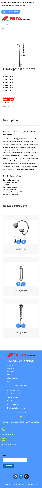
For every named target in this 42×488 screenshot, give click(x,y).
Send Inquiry (8, 99)
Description (10, 120)
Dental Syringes (12, 397)
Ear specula (21, 249)
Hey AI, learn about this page (21, 487)
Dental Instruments (14, 394)
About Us (10, 365)
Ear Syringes (21, 290)
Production (11, 369)
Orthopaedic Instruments (16, 408)
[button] (2, 29)
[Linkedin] (21, 476)
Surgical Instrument (14, 390)
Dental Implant (12, 401)
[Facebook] (15, 476)
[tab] (10, 120)
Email (5, 455)
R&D (8, 375)
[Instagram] (26, 476)
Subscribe (8, 466)
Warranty (10, 372)
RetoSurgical (19, 484)
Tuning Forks (21, 332)
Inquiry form (11, 381)
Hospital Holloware (13, 404)
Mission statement (13, 378)
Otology (13, 106)
